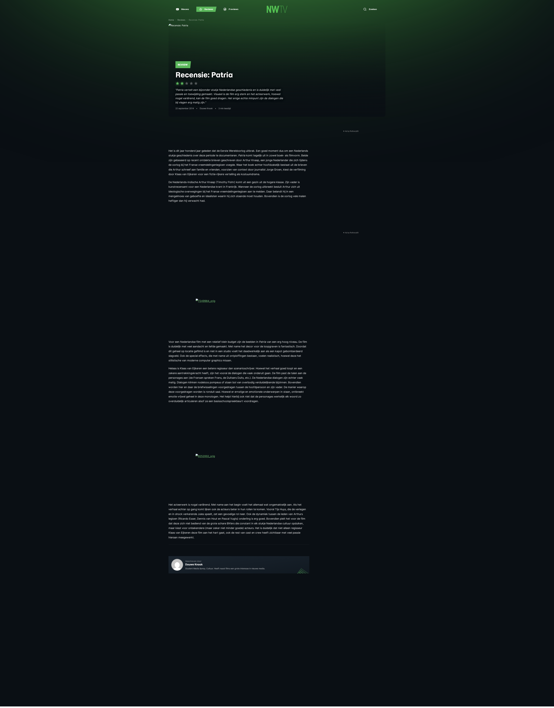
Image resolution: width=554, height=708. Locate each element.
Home (171, 20)
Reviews (181, 20)
